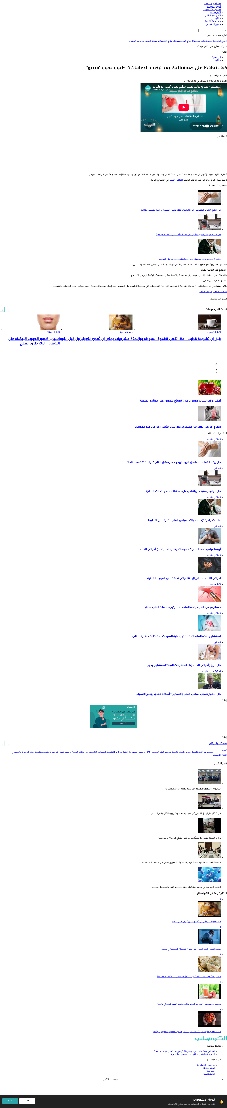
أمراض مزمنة (214, 439)
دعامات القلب (220, 292)
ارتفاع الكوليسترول (182, 41)
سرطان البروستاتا (202, 41)
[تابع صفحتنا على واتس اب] (113, 160)
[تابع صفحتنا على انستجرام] (113, 151)
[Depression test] (113, 716)
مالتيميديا (193, 1054)
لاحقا (27, 1101)
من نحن (210, 1065)
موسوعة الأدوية (179, 1054)
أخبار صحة (215, 584)
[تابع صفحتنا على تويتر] (113, 147)
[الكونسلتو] (211, 1041)
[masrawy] (213, 1092)
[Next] (2, 309)
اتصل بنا (201, 1065)
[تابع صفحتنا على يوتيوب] (113, 156)
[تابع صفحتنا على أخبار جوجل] (113, 169)
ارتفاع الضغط (219, 41)
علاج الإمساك (165, 41)
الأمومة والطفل (207, 1054)
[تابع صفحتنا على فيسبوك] (113, 143)
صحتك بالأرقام (218, 743)
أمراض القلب (176, 180)
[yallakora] (199, 1092)
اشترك (10, 1101)
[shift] (185, 1092)
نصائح (217, 469)
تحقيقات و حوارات (211, 671)
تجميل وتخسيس (174, 1051)
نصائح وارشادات (206, 1051)
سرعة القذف (151, 41)
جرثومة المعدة (136, 41)
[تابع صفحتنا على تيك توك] (113, 164)
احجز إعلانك (209, 1068)
